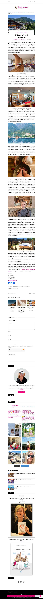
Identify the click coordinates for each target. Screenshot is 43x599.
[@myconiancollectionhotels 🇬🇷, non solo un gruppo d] (14, 430)
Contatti (16, 591)
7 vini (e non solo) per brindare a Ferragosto (23, 479)
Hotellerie (16, 12)
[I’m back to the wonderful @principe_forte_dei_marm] (28, 457)
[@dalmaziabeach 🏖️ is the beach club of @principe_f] (14, 457)
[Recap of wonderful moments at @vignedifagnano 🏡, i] (28, 430)
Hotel (17, 32)
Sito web (9, 339)
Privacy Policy (10, 591)
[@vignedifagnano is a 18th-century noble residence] (14, 443)
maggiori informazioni (30, 596)
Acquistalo (21, 541)
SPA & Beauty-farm (22, 12)
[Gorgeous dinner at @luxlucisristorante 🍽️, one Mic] (28, 443)
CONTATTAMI (21, 391)
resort (14, 288)
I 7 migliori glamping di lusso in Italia (12, 309)
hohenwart (10, 288)
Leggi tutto (21, 389)
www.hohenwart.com (12, 280)
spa (17, 288)
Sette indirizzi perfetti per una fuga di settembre (24, 473)
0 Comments (23, 39)
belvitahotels (15, 286)
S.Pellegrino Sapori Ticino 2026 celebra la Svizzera (22, 486)
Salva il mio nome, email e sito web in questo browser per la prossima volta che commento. (20, 347)
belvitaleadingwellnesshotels (24, 286)
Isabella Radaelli (11, 12)
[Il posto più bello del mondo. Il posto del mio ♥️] (14, 416)
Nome (9, 331)
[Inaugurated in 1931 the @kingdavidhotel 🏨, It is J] (28, 416)
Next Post (31, 293)
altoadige (10, 286)
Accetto (37, 596)
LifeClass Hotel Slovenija (30, 308)
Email (9, 335)
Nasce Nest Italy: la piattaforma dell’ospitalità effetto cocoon (21, 309)
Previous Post (12, 293)
